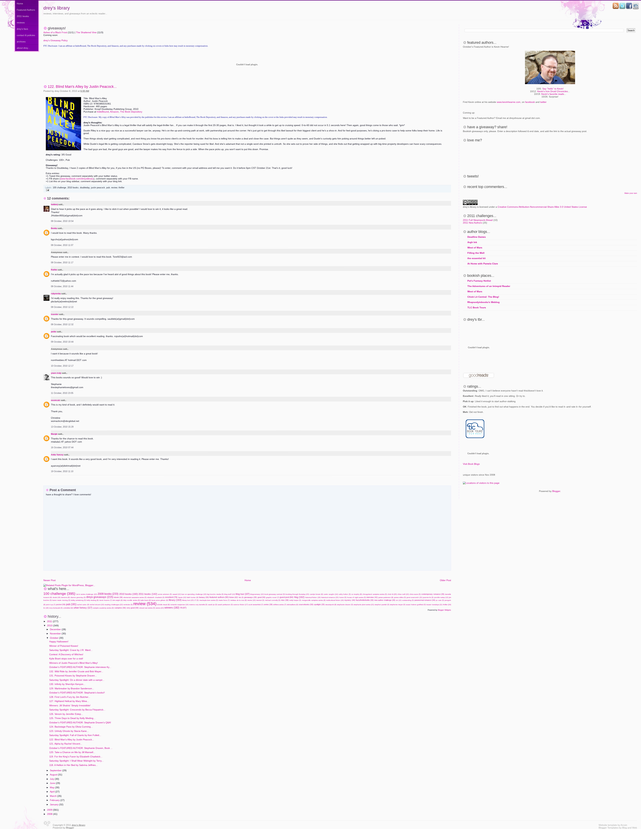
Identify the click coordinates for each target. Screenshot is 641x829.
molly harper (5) (295, 600)
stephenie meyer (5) (397, 604)
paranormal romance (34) (424, 600)
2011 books (23, 16)
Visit (471, 464)
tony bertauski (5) (56, 608)
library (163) (175, 600)
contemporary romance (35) (432, 594)
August (54, 774)
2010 (50, 625)
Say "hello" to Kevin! (553, 88)
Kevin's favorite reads (552, 94)
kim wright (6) (118, 600)
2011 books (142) (148, 594)
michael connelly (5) (272, 600)
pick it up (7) (50, 604)
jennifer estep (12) (441, 597)
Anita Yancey (57, 455)
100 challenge (59, 187)
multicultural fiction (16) (335, 600)
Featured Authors (26, 10)
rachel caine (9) (83, 604)
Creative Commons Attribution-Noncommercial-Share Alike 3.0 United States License (542, 206)
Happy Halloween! (58, 641)
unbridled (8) (68, 608)
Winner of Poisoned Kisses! (63, 646)
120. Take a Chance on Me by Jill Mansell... (72, 752)
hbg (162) (299, 597)
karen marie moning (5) (61, 600)
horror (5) (342, 597)
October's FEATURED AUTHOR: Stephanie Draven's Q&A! (80, 722)
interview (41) (372, 597)
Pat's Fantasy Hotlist (479, 280)
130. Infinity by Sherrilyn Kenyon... (67, 684)
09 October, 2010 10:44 (62, 342)
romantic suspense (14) (179, 604)
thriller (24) (447, 604)
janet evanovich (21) (414, 597)
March (53, 796)
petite (53, 332)
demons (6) (65, 597)
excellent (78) (171, 597)
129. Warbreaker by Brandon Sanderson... (71, 688)
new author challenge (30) (384, 600)
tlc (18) (46, 608)
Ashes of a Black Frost (55, 32)
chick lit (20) (392, 594)
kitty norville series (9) (131, 600)
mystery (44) (349, 600)
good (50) (261, 597)
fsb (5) (241, 597)
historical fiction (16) (312, 597)
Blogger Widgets (444, 610)
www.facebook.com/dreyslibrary (77, 178)
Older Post (445, 580)
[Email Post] (47, 190)
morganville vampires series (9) (314, 600)
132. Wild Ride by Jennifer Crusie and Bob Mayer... (76, 671)
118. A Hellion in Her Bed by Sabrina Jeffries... (73, 765)
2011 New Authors (472, 222)
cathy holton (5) (345, 594)
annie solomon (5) (165, 594)
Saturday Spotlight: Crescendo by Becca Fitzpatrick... (77, 709)
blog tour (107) (243, 594)
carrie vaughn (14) (331, 594)
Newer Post (49, 580)
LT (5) (196, 600)
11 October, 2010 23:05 (62, 393)
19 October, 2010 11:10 (62, 471)
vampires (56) (120, 608)
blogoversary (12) (257, 594)
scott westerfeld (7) (256, 604)
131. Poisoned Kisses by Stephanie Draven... (73, 675)
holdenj (54, 204)
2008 (50, 814)
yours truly (56, 373)
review (114, 187)
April (52, 791)
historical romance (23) (330, 597)
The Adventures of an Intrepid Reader (488, 286)
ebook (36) (118, 597)
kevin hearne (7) (105, 600)
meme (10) (251, 600)
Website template (608, 825)
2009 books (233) (108, 593)
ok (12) (398, 600)
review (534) (144, 603)
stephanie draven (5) (345, 604)
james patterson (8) (385, 597)
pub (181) (71, 604)
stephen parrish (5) (382, 604)
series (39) (268, 604)
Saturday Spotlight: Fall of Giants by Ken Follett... (75, 735)
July (52, 779)
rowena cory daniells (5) (198, 604)
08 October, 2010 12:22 (62, 307)
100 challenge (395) (59, 593)
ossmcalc (55, 400)
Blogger (556, 491)
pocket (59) (60, 604)
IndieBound (103, 111)
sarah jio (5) (212, 604)
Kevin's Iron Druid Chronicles (552, 91)
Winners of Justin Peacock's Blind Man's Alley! (73, 663)
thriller (121, 187)
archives (21, 41)
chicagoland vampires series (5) (375, 594)
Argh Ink (472, 242)
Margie (54, 434)
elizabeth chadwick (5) (155, 597)
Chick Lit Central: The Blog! (483, 296)
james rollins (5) (400, 597)
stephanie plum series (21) (364, 604)
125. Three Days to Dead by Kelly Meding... (72, 718)
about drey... (23, 48)
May (52, 787)
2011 (50, 621)
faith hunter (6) (192, 597)
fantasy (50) (204, 597)
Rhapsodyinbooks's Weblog (483, 302)
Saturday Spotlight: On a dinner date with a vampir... (76, 680)
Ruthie (54, 270)
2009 (50, 809)
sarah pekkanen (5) (225, 604)
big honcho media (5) (215, 594)
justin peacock (98, 187)
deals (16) (56, 597)
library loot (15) (188, 600)
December (56, 629)
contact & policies (26, 35)
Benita (54, 228)
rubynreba (56, 293)
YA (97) (183, 608)
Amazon (114, 111)
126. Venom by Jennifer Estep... (66, 714)
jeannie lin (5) (428, 597)
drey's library (56, 8)
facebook (530, 102)
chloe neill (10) (403, 594)
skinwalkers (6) (292, 604)
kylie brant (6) (146, 600)
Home (20, 3)
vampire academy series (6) (103, 608)
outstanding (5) (408, 600)
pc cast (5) (440, 600)
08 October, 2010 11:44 (62, 286)
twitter (543, 102)
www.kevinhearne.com (508, 102)
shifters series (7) (279, 604)
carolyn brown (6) (316, 594)
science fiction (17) (241, 604)
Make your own (630, 193)
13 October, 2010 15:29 (62, 427)
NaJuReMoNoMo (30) (365, 600)
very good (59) (133, 608)
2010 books (73, 187)
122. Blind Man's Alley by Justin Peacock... (82, 86)
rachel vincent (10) (97, 604)
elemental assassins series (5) (135, 597)
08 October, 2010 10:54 (62, 221)
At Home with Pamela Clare (482, 263)
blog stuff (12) (229, 594)
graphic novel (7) (272, 597)
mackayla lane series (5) (208, 600)
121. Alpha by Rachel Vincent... (65, 743)
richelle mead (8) (163, 604)
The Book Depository (131, 111)
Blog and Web (629, 827)
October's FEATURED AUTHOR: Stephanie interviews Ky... (80, 667)
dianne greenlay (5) (78, 597)
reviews (21, 22)
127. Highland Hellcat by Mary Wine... (69, 701)
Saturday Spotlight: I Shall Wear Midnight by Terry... (76, 760)
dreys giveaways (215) (99, 597)
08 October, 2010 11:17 (62, 262)
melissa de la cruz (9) (238, 600)
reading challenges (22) (114, 604)
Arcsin (624, 825)
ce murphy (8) (356, 594)
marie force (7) (224, 600)
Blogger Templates (608, 827)
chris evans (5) (415, 594)
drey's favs (22, 29)
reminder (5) (128, 604)
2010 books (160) (128, 594)
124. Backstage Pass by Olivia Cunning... (71, 726)
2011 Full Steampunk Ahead (478, 220)
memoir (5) (260, 600)
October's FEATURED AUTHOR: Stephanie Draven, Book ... (81, 748)
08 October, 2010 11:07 (62, 245)
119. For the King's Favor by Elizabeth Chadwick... (75, 756)
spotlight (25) (319, 604)
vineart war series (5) (147, 608)
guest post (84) (286, 597)
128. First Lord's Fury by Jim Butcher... (69, 697)
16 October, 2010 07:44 (62, 447)
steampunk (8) (330, 604)
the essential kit (476, 258)
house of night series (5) (356, 597)
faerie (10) (182, 597)
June (53, 783)
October (54, 638)
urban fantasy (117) (83, 607)
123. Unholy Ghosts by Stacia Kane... (69, 731)
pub (108, 187)
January (54, 804)
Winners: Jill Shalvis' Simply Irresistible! (69, 705)
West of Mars (474, 247)
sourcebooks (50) (306, 604)
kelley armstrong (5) (78, 600)
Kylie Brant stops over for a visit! (66, 658)
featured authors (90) (219, 597)
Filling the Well (475, 253)
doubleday (85, 187)
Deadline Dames (476, 237)
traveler (54, 314)
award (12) (177, 594)
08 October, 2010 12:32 (62, 324)
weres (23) (160, 608)
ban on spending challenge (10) (193, 594)
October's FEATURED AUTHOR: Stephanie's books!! (77, 692)
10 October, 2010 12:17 (62, 366)
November (56, 633)
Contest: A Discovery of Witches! (66, 654)
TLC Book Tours (476, 307)
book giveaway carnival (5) (274, 594)
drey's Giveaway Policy (55, 40)
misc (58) (285, 600)
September (56, 770)
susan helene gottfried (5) (416, 604)
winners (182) (171, 607)
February (55, 800)
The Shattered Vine (86, 32)
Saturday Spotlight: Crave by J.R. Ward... (70, 650)
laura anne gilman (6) (160, 600)
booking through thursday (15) (297, 594)
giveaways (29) (250, 597)
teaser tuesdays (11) (434, 604)
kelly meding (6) (93, 600)
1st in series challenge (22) (86, 594)
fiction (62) (233, 597)
